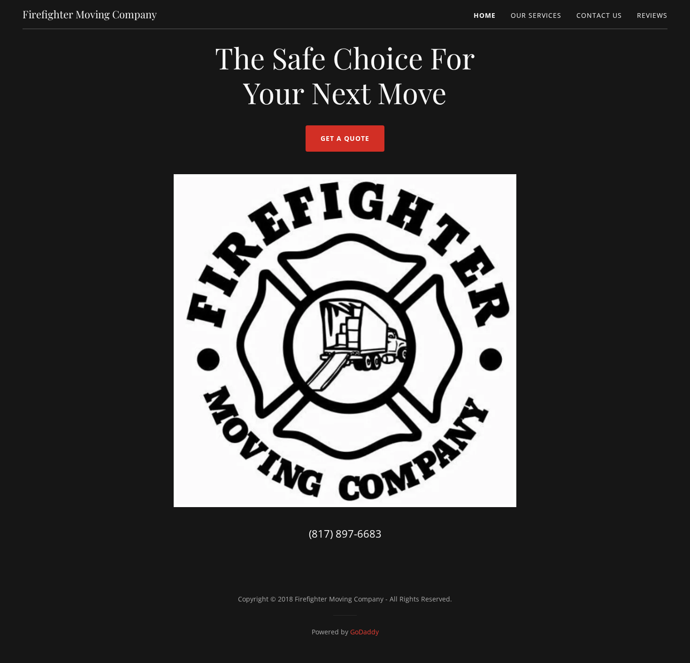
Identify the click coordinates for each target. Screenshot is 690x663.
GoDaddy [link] (364, 631)
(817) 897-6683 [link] (345, 533)
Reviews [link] (652, 15)
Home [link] (485, 15)
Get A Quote (345, 138)
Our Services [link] (536, 15)
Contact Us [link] (599, 15)
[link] (90, 15)
